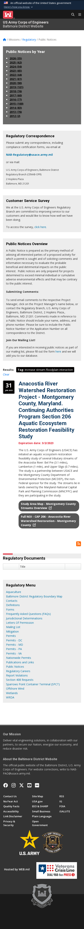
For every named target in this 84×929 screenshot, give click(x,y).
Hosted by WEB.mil (17, 869)
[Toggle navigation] (78, 15)
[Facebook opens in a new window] (5, 785)
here (58, 351)
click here (40, 227)
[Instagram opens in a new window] (14, 785)
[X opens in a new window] (21, 785)
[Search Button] (71, 15)
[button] (19, 7)
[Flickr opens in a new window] (37, 785)
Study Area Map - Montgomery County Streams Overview (48, 506)
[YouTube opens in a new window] (29, 785)
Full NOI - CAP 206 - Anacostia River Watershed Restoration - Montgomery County (48, 521)
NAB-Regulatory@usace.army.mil (29, 154)
